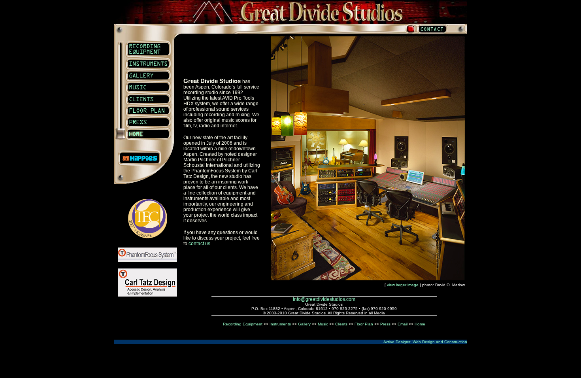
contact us (199, 243)
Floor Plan (364, 324)
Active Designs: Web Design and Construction (425, 342)
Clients (341, 324)
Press (385, 324)
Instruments (280, 324)
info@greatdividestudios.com (324, 299)
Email (402, 324)
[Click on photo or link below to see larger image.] (368, 278)
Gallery (304, 324)
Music (323, 324)
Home (420, 324)
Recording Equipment (242, 324)
